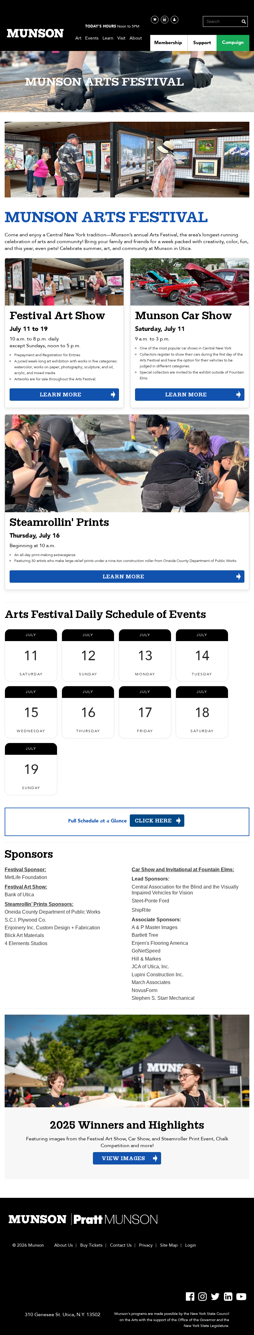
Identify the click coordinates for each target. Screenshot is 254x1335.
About (135, 38)
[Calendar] (165, 19)
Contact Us (121, 1245)
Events (92, 38)
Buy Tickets (91, 1245)
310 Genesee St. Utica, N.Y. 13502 (62, 1314)
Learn (108, 38)
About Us (63, 1245)
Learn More (60, 395)
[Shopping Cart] (155, 19)
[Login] (174, 19)
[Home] (35, 33)
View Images (123, 1158)
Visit (121, 38)
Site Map (169, 1245)
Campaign (233, 42)
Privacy (146, 1245)
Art (78, 38)
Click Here (153, 821)
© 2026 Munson (28, 1245)
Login (190, 1245)
